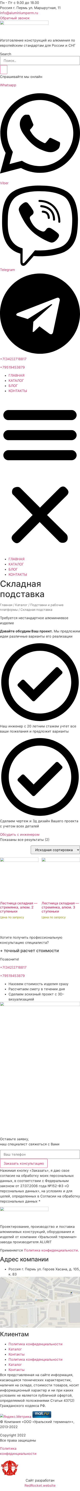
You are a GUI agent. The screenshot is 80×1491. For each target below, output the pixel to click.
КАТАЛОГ (16, 380)
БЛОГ (13, 386)
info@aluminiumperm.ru (19, 13)
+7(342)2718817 (13, 359)
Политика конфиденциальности (51, 1250)
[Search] (3, 69)
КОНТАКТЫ (18, 391)
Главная (6, 605)
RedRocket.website (40, 1485)
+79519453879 (12, 367)
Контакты (17, 1354)
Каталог (21, 605)
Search (5, 54)
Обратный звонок (15, 18)
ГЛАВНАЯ (17, 375)
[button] (40, 474)
